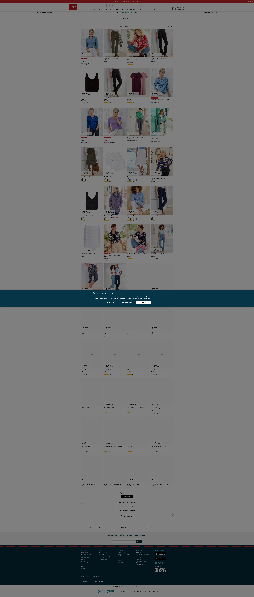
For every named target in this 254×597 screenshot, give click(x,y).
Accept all (143, 302)
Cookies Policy (146, 298)
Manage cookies (111, 302)
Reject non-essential (127, 302)
